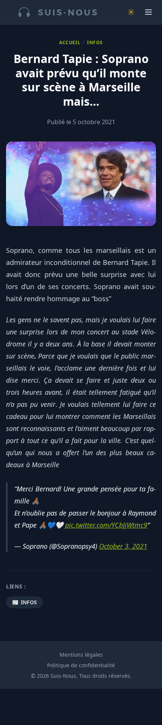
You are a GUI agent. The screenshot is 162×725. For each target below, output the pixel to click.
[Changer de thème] (131, 12)
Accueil (69, 43)
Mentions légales (81, 654)
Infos (95, 43)
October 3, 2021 (123, 546)
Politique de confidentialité (81, 665)
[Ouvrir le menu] (148, 12)
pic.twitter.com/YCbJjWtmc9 (106, 525)
